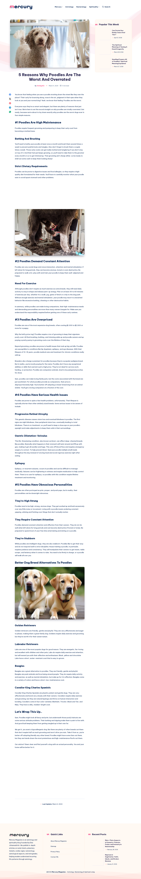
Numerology (81, 7)
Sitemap (53, 846)
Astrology (69, 7)
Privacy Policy (55, 852)
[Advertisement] (50, 195)
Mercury (58, 7)
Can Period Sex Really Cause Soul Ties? (118, 33)
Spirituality (93, 7)
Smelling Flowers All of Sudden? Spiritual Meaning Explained (119, 61)
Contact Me (54, 857)
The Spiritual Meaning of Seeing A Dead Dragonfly (119, 47)
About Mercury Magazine (59, 841)
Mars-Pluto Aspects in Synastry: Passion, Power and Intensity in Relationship (113, 843)
